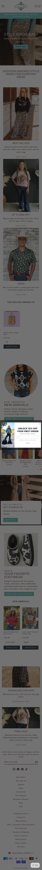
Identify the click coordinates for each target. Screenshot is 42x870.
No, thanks (28, 443)
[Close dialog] (40, 424)
